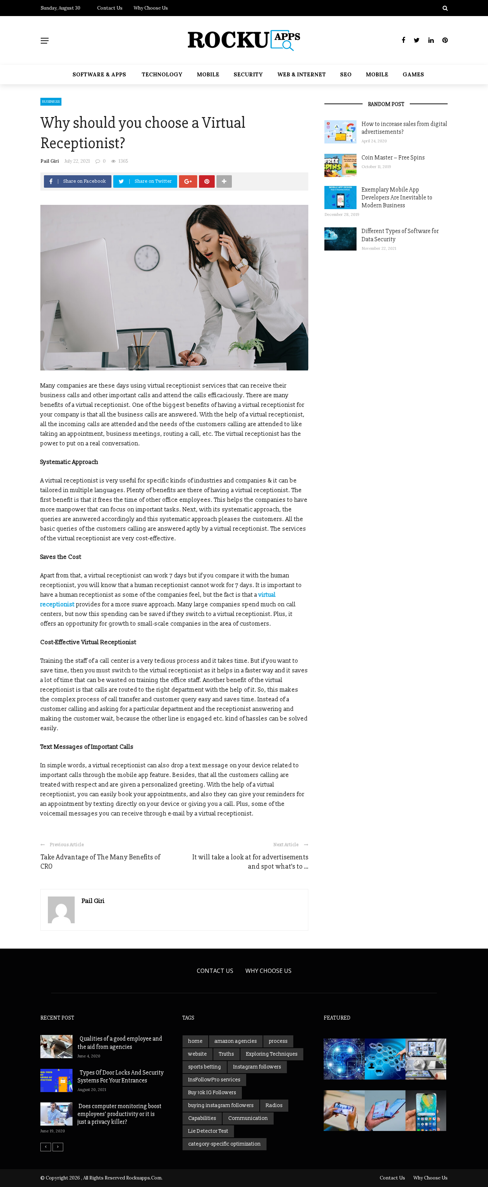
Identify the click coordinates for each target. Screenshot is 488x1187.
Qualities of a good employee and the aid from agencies (120, 1042)
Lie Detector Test (208, 1131)
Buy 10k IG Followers (212, 1093)
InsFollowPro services (214, 1080)
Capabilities (202, 1118)
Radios (274, 1105)
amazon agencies (236, 1041)
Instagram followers (257, 1067)
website (197, 1054)
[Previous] (45, 1147)
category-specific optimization (224, 1144)
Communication (248, 1118)
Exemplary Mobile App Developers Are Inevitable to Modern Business (397, 197)
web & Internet (301, 74)
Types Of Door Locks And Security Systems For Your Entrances (121, 1076)
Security (248, 74)
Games (413, 74)
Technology (162, 74)
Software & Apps (99, 74)
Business (51, 101)
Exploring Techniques (272, 1054)
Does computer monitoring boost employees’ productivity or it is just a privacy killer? (119, 1114)
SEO (346, 74)
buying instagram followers (221, 1105)
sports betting (204, 1067)
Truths (226, 1054)
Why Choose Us (151, 8)
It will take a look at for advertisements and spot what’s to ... (250, 862)
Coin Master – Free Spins (393, 157)
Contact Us (110, 8)
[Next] (58, 1147)
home (195, 1041)
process (278, 1041)
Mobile (208, 74)
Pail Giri (49, 161)
